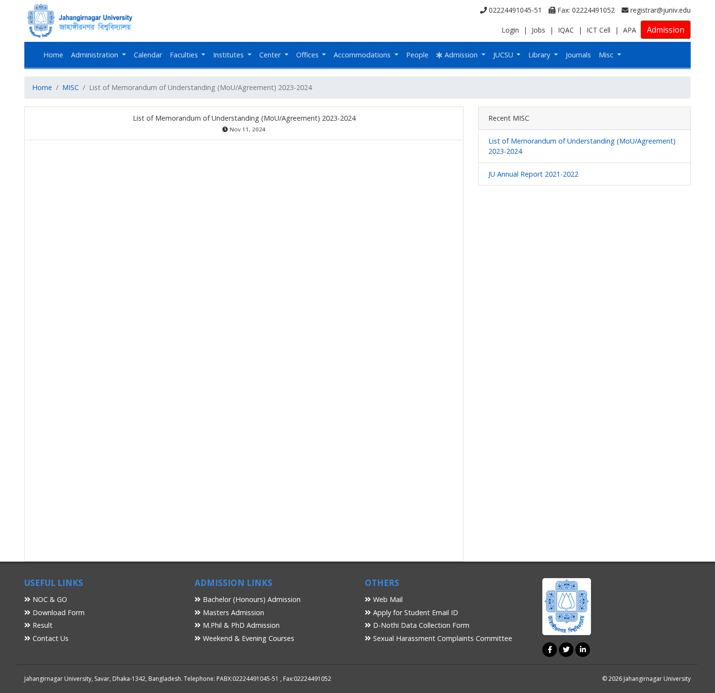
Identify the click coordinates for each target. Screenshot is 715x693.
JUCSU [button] (504, 54)
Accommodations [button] (363, 54)
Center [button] (271, 54)
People (417, 54)
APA (629, 30)
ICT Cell (598, 30)
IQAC (566, 30)
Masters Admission (232, 612)
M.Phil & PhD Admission (240, 625)
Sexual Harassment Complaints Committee (441, 638)
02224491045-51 (514, 10)
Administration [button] (95, 54)
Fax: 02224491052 (585, 10)
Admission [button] (461, 54)
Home (53, 54)
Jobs (538, 30)
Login (510, 30)
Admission (665, 29)
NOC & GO (49, 599)
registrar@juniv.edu (659, 10)
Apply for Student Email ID (414, 612)
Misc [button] (607, 54)
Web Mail (387, 599)
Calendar (148, 54)
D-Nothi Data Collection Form (420, 625)
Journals (578, 54)
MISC (70, 87)
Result (42, 625)
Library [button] (540, 54)
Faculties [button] (185, 54)
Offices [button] (308, 54)
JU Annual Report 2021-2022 (533, 174)
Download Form (58, 612)
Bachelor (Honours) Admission (251, 599)
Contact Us (50, 638)
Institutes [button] (229, 54)
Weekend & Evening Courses (247, 638)
